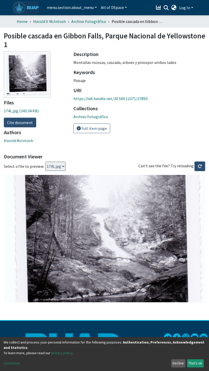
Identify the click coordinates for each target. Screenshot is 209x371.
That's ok (195, 363)
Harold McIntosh (18, 140)
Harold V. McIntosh (49, 21)
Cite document (20, 122)
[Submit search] (166, 8)
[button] (174, 8)
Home (22, 21)
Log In (184, 7)
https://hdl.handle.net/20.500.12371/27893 (110, 98)
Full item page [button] (94, 128)
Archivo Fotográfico (88, 21)
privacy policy (61, 353)
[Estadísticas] (159, 8)
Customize (12, 363)
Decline (178, 363)
